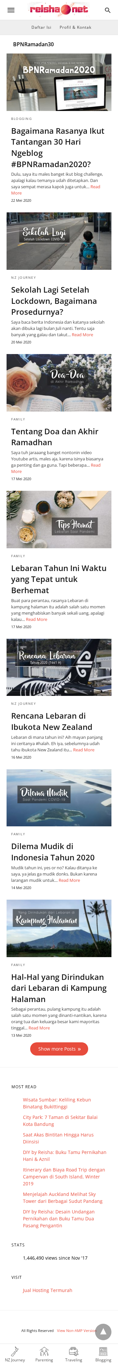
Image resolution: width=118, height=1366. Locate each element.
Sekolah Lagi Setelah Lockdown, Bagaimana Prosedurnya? (54, 300)
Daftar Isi (41, 27)
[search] (107, 10)
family (18, 419)
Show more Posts (57, 1049)
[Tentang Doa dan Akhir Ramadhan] (59, 383)
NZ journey (23, 277)
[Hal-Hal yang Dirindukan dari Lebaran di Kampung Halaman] (59, 928)
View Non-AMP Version (77, 1330)
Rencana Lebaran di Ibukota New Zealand (51, 721)
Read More (82, 335)
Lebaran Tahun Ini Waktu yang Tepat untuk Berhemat (59, 578)
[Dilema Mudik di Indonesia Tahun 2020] (59, 798)
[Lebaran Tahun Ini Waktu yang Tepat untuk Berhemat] (59, 519)
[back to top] (103, 1332)
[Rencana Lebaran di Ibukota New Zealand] (59, 667)
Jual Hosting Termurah (47, 1290)
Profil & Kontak (75, 27)
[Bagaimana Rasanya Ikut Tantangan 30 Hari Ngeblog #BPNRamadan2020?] (59, 82)
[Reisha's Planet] (59, 10)
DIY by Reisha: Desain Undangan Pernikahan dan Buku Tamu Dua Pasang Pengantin (59, 1218)
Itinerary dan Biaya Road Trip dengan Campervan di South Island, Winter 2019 (64, 1177)
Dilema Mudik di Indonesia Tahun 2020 (53, 852)
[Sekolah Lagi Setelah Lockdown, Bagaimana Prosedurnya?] (59, 241)
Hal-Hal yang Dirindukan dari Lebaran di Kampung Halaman (59, 987)
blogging (21, 118)
